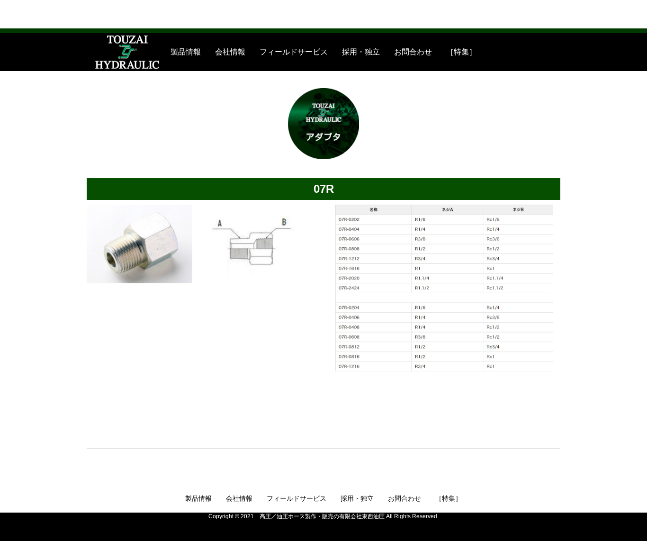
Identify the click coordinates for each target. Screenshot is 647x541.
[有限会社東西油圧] (100, 52)
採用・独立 (361, 52)
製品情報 (186, 52)
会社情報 (230, 52)
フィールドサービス (294, 52)
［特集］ (461, 52)
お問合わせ (413, 52)
